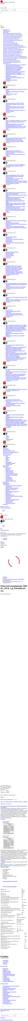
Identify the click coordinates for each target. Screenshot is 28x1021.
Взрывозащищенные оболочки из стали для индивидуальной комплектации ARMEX (15, 422)
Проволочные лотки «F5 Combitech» (14, 68)
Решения (5, 963)
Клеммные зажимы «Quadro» (12, 274)
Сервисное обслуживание (11, 475)
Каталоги (8, 469)
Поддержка (5, 466)
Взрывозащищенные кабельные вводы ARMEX (16, 420)
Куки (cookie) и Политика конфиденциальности (11, 1009)
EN (4, 510)
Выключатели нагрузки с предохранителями (16, 374)
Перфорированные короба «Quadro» (14, 265)
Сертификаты (9, 477)
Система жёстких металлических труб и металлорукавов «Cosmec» (14, 179)
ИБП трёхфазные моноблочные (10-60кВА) (15, 327)
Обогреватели (9, 238)
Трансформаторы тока (11, 352)
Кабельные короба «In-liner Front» (13, 150)
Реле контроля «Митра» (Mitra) (12, 207)
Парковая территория (10, 463)
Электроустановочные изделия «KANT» (15, 141)
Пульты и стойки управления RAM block (15, 226)
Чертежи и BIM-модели (11, 480)
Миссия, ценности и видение (12, 487)
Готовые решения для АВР (12, 380)
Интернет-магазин (5, 506)
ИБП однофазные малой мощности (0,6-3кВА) (16, 325)
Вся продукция (6, 30)
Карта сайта (6, 1010)
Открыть (2, 3)
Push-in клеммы (9, 254)
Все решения (6, 449)
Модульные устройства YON (12, 390)
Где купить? (5, 822)
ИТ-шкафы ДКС (9, 315)
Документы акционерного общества (14, 485)
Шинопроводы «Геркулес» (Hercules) (14, 348)
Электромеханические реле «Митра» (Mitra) (15, 206)
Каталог (5, 578)
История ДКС (9, 486)
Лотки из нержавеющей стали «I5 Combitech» (16, 64)
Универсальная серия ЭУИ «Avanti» (14, 139)
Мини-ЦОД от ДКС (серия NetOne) (13, 313)
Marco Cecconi (9, 502)
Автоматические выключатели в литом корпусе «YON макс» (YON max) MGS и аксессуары (16, 378)
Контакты (5, 962)
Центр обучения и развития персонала (14, 496)
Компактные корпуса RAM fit (12, 222)
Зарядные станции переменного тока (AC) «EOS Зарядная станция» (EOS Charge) (16, 300)
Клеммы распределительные (12, 251)
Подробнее (3, 819)
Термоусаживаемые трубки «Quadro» (14, 271)
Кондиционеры (9, 241)
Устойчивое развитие (10, 503)
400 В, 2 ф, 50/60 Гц (14, 801)
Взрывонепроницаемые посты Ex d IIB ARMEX (16, 424)
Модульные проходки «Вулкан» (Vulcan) (15, 103)
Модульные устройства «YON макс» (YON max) (16, 389)
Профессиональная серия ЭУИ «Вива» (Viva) (16, 138)
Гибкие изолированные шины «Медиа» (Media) (16, 353)
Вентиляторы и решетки (11, 236)
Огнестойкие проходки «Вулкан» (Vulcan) (15, 106)
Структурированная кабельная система (14, 314)
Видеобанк (8, 493)
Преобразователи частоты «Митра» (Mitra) (15, 197)
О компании (6, 484)
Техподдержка (9, 478)
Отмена (7, 866)
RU (1, 523)
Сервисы (8, 476)
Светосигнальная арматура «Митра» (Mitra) (15, 209)
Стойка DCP (8, 312)
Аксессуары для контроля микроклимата (15, 242)
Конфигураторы (9, 470)
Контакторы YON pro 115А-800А (13, 405)
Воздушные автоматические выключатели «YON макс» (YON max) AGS (15, 376)
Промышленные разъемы (11, 79)
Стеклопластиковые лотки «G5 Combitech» (15, 71)
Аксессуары (8, 256)
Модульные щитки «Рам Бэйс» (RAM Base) (15, 164)
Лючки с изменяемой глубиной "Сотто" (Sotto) (16, 120)
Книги (7, 435)
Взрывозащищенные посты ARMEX (14, 419)
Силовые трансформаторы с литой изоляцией (16, 347)
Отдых (7, 438)
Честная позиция (9, 500)
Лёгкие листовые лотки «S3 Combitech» (14, 67)
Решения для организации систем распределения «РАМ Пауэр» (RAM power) (15, 350)
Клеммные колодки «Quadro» (12, 270)
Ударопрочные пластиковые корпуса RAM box (16, 227)
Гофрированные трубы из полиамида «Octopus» (16, 181)
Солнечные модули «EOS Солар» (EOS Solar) (16, 286)
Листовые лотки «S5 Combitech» (13, 65)
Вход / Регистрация (6, 507)
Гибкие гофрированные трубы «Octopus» (15, 175)
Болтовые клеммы (10, 255)
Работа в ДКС (9, 492)
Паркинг (8, 459)
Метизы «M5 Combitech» (11, 76)
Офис (7, 458)
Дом (7, 456)
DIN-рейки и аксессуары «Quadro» (13, 267)
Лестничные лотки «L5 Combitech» (13, 69)
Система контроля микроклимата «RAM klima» (13, 579)
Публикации (8, 497)
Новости (8, 490)
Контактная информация (11, 489)
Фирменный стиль (10, 494)
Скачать (2, 866)
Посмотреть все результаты (7, 1019)
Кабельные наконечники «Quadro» (13, 269)
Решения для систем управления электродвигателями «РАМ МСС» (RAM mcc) (16, 357)
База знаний (8, 468)
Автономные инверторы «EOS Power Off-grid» (16, 283)
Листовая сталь (4, 806)
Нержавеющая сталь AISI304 (14, 806)
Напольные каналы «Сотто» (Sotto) (13, 125)
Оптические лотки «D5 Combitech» (13, 72)
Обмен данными (9, 471)
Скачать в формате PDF (8, 833)
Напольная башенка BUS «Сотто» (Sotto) (15, 124)
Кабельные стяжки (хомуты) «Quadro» (14, 268)
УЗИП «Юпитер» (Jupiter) (11, 93)
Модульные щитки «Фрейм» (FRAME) (14, 165)
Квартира (8, 457)
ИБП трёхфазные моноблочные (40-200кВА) (15, 328)
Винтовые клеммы (10, 253)
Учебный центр (9, 479)
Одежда (7, 436)
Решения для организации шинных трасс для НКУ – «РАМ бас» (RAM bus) (16, 355)
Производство (9, 464)
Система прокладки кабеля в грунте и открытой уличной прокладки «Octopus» (16, 183)
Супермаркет (9, 462)
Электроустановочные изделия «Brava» (14, 140)
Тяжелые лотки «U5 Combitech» (13, 70)
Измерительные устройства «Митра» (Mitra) (15, 203)
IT (3, 511)
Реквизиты (8, 498)
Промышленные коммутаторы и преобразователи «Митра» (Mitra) (13, 199)
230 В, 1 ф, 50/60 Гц (5, 801)
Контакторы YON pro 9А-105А (13, 399)
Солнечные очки (9, 439)
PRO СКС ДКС (9, 310)
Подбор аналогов (9, 472)
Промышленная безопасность (12, 491)
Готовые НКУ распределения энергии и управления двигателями (15, 359)
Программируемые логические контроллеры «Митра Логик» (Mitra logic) (16, 193)
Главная (5, 576)
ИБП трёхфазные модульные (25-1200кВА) (15, 335)
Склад (7, 461)
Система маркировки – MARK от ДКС (14, 272)
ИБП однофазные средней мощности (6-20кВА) (16, 326)
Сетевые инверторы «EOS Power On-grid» (15, 288)
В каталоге (3, 1017)
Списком (5, 538)
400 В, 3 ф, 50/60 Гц (23, 801)
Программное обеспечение (12, 473)
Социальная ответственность (12, 499)
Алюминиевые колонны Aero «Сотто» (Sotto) (16, 126)
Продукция (5, 960)
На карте (5, 539)
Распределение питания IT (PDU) (13, 311)
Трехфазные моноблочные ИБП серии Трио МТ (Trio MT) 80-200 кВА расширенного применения (16, 331)
